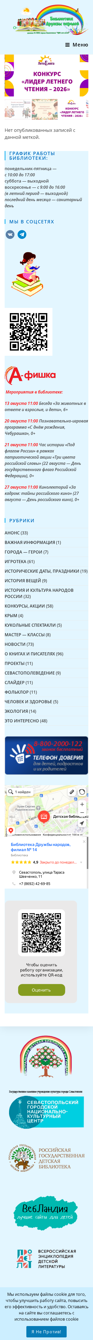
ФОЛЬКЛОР (17, 692)
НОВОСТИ (15, 644)
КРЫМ (11, 615)
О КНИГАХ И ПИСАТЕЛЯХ (30, 654)
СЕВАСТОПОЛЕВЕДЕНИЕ (30, 673)
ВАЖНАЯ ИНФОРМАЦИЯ (30, 542)
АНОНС (12, 533)
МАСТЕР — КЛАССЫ (25, 635)
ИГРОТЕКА (15, 561)
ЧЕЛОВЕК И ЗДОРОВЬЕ (28, 702)
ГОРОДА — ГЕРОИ (23, 552)
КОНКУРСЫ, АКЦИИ (25, 606)
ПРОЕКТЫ (15, 663)
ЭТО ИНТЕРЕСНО (22, 721)
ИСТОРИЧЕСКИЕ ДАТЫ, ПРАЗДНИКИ (42, 571)
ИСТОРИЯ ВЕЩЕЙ (23, 581)
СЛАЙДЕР (15, 682)
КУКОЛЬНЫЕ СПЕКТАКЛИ (30, 625)
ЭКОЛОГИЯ (16, 711)
